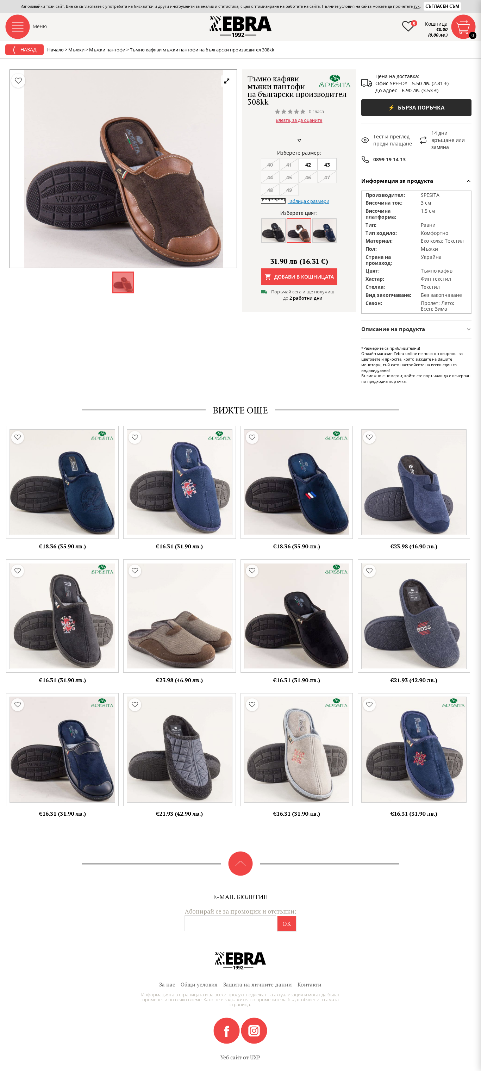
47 (327, 177)
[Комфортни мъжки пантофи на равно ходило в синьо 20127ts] (62, 482)
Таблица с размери (308, 201)
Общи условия (199, 984)
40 (270, 164)
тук (417, 6)
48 (270, 190)
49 (289, 190)
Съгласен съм (442, 6)
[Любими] (18, 81)
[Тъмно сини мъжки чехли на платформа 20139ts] (297, 482)
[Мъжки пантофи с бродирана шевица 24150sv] (297, 750)
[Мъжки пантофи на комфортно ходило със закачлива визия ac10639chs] (179, 750)
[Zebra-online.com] (241, 27)
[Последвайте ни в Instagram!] (254, 1030)
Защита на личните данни (257, 984)
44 (270, 177)
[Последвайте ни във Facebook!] (227, 1030)
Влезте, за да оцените (299, 120)
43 (327, 164)
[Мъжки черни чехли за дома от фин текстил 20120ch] (297, 616)
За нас (167, 984)
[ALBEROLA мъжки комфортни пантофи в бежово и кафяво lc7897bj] (179, 616)
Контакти (309, 984)
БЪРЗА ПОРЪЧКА (416, 107)
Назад (28, 49)
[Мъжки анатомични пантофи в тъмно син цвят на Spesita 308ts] (62, 750)
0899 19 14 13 (389, 159)
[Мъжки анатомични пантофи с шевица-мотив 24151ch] (62, 616)
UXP (255, 1057)
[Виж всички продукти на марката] (335, 81)
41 (289, 164)
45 (289, 177)
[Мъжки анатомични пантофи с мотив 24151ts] (179, 482)
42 (308, 164)
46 (308, 177)
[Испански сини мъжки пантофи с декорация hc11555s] (414, 616)
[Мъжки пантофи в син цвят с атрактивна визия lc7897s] (414, 482)
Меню (40, 26)
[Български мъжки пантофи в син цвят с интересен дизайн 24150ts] (414, 750)
